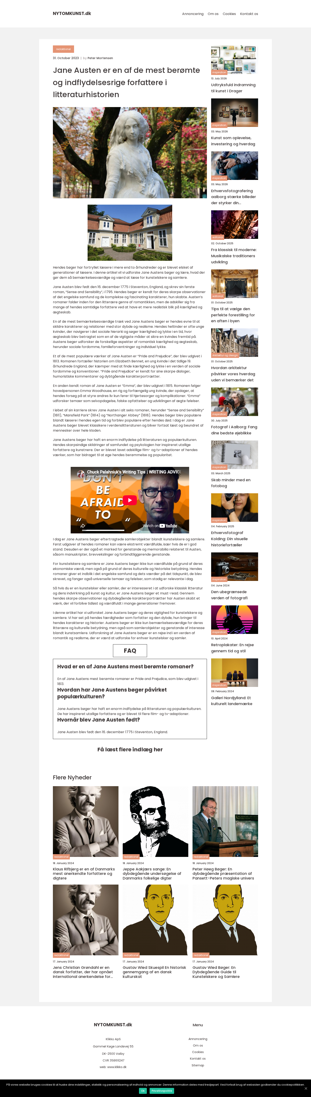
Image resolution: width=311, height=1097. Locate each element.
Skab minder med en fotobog (230, 483)
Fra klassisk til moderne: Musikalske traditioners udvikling (234, 256)
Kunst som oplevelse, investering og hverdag (233, 141)
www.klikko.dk (117, 1067)
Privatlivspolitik (162, 1091)
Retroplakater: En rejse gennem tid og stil (232, 648)
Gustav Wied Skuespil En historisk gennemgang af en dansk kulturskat (154, 972)
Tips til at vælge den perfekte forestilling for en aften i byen (233, 315)
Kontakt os (249, 13)
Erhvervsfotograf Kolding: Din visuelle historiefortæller (229, 539)
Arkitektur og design (225, 355)
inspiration (219, 72)
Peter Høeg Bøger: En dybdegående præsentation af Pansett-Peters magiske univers (223, 874)
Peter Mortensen (100, 58)
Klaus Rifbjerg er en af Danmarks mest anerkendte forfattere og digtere (84, 874)
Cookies (229, 13)
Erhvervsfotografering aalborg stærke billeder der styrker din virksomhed (233, 197)
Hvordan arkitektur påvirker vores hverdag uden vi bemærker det (233, 374)
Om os (213, 13)
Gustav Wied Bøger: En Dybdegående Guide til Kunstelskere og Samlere (216, 972)
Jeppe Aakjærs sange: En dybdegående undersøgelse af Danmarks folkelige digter (152, 874)
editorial (217, 237)
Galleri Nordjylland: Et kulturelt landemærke (231, 701)
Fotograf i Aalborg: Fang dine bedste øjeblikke (234, 430)
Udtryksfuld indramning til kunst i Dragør (233, 88)
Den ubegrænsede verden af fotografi (229, 595)
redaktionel (63, 49)
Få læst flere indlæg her (130, 749)
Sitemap (198, 1065)
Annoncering (193, 13)
